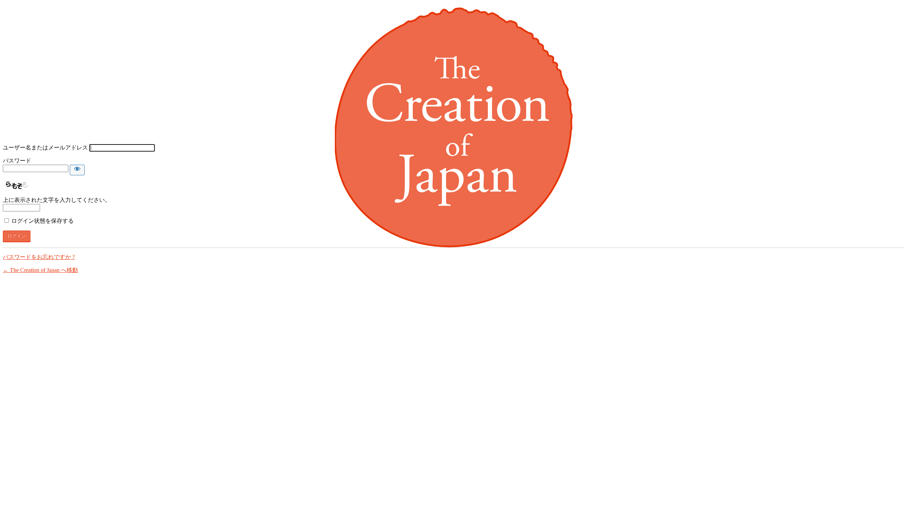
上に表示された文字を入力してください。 (57, 200)
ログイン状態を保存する (42, 221)
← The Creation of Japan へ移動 (40, 270)
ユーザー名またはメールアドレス (45, 147)
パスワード (17, 161)
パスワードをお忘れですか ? (39, 257)
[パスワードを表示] (77, 170)
